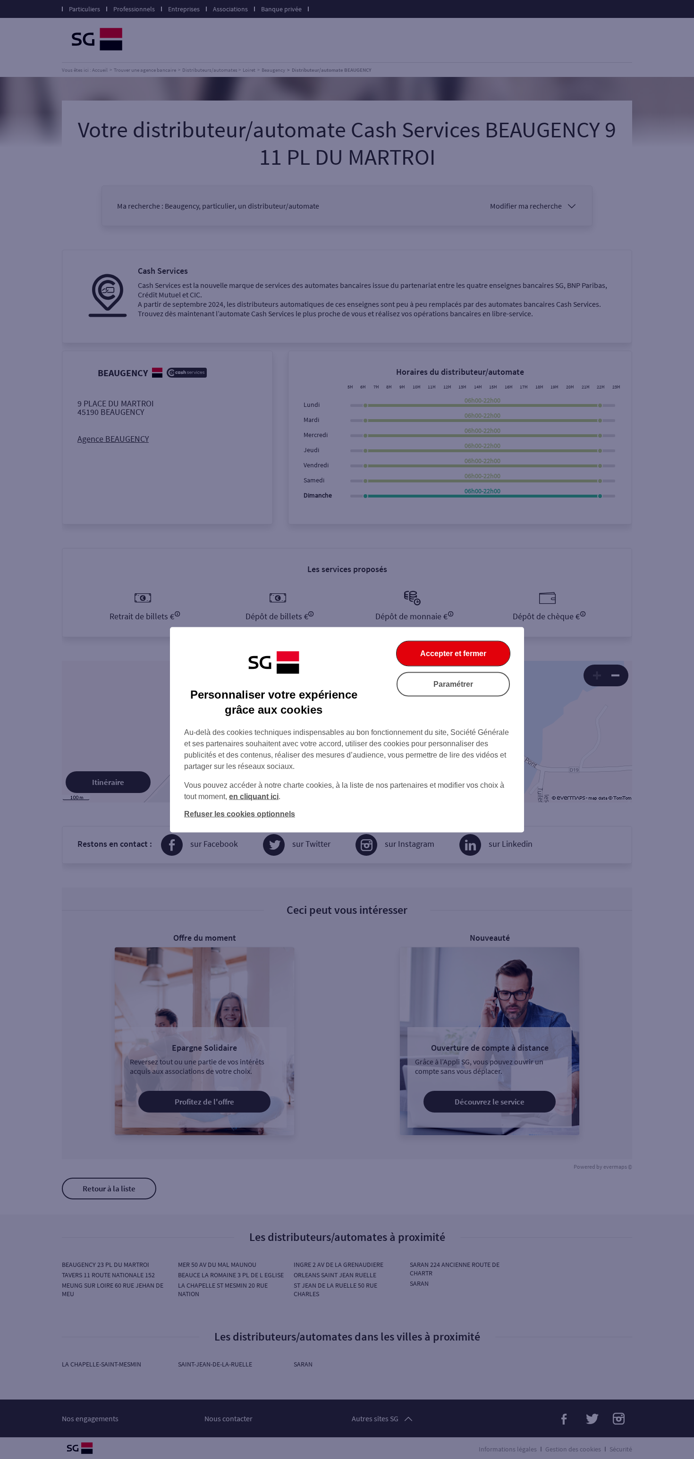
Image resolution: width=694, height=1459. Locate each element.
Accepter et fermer (453, 653)
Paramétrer (453, 684)
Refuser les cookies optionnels (239, 814)
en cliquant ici (254, 796)
